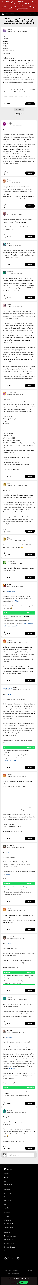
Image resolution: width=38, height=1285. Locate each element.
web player (8, 874)
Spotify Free (8, 1251)
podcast (21, 96)
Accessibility (13, 1276)
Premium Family (9, 1243)
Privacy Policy (7, 1273)
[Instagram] (6, 1258)
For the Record (8, 1185)
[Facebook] (18, 1258)
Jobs (5, 1181)
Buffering (11, 96)
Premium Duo (8, 1240)
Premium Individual (10, 1236)
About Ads (6, 1276)
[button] (35, 30)
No (15, 1282)
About (6, 1177)
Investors (7, 1204)
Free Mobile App (9, 1224)
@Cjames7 (8, 694)
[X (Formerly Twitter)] (12, 1258)
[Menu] (35, 14)
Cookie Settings (15, 1273)
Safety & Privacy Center (13, 1270)
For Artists (7, 1193)
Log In (31, 14)
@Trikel (16, 601)
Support (6, 1216)
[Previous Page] (13, 119)
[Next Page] (24, 119)
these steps (23, 8)
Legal (5, 1270)
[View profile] (4, 30)
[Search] (26, 14)
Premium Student (9, 1247)
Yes (22, 1282)
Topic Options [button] (18, 109)
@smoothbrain (10, 591)
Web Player (7, 1220)
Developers (8, 1197)
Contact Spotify (9, 1228)
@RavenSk (8, 1037)
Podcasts (27, 96)
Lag (16, 96)
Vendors (7, 1208)
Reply (30, 104)
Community (9, 14)
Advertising (7, 1201)
